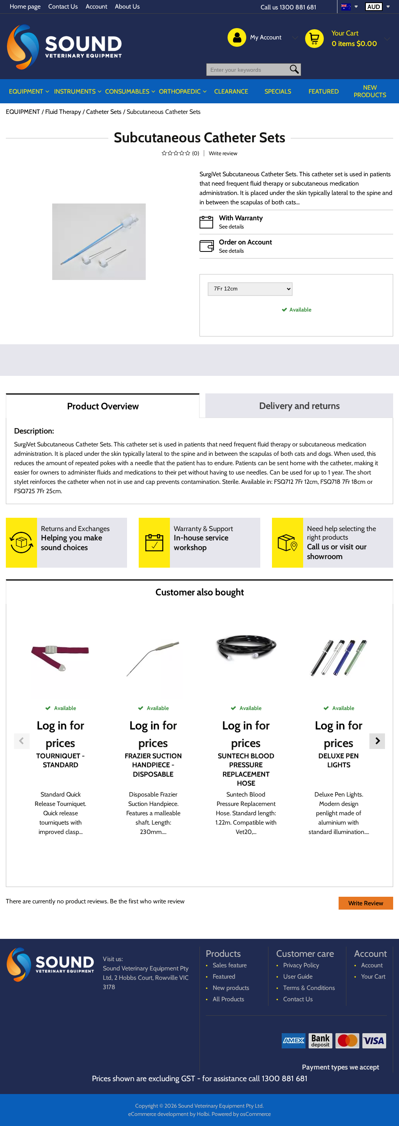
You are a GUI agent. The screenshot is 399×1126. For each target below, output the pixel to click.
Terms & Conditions (309, 987)
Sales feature (230, 965)
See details (231, 226)
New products (370, 91)
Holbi (203, 1113)
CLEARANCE (231, 91)
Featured (324, 91)
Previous (22, 741)
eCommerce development (158, 1113)
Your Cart (373, 976)
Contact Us (63, 6)
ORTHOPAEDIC (180, 91)
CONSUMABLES (127, 91)
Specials (278, 91)
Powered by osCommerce (241, 1113)
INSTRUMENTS (74, 91)
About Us (127, 6)
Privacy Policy (301, 965)
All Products (228, 999)
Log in (52, 725)
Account (96, 6)
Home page (25, 6)
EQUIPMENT (26, 91)
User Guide (297, 976)
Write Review (365, 903)
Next (377, 741)
